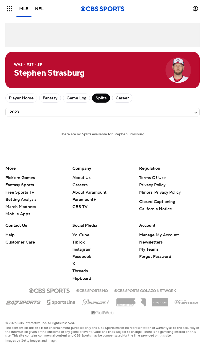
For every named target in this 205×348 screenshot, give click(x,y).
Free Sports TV (19, 192)
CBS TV (80, 206)
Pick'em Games (20, 177)
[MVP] (160, 300)
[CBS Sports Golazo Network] (145, 290)
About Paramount (89, 192)
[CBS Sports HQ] (92, 290)
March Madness (20, 206)
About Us (81, 177)
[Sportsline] (61, 301)
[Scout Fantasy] (187, 302)
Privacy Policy (152, 185)
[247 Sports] (23, 301)
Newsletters (151, 242)
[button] (9, 8)
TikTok (78, 242)
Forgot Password (155, 256)
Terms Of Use (152, 177)
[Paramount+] (96, 301)
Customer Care (20, 242)
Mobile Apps (17, 214)
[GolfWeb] (102, 312)
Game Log (76, 98)
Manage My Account (159, 235)
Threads (80, 271)
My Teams (149, 249)
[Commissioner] (131, 300)
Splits (101, 98)
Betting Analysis (20, 199)
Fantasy (50, 98)
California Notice (155, 209)
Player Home (21, 98)
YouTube (80, 235)
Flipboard (81, 278)
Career (122, 98)
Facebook (81, 256)
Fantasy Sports (19, 185)
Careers (80, 185)
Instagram (82, 249)
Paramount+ (84, 199)
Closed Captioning (157, 201)
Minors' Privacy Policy (160, 192)
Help (10, 235)
